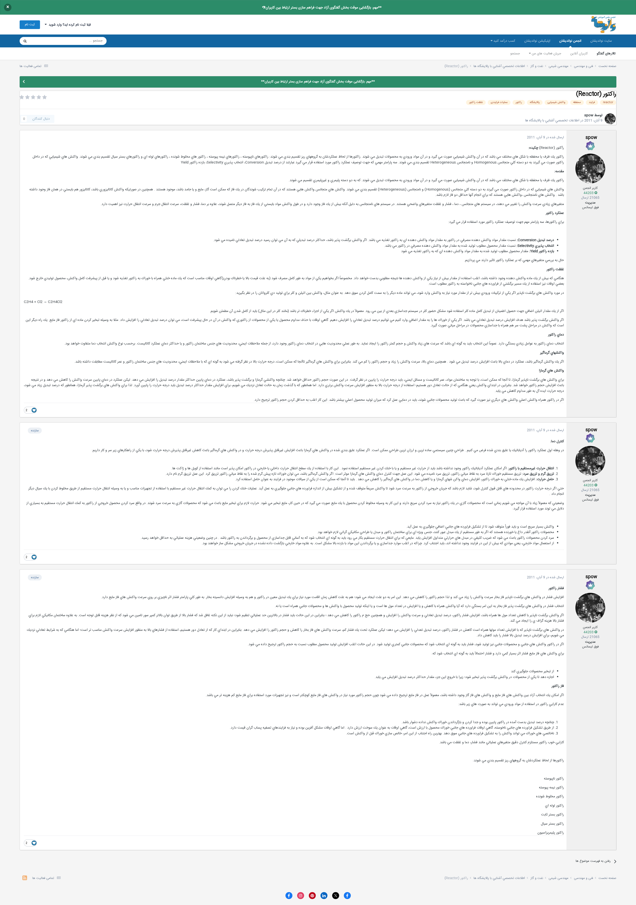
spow (588, 115)
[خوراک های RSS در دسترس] (25, 878)
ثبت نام (30, 24)
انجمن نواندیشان (570, 41)
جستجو (515, 53)
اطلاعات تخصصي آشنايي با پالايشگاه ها (552, 121)
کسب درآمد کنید (503, 41)
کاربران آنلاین (579, 53)
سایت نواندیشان (601, 41)
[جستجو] (25, 41)
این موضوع (44, 40)
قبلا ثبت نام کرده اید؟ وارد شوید (69, 25)
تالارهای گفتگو (606, 53)
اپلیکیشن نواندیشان (537, 41)
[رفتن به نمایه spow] (610, 118)
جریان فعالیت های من (546, 53)
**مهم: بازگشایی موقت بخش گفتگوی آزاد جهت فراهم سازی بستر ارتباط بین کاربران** (322, 8)
